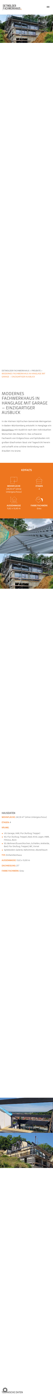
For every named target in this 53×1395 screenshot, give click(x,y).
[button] (5, 1390)
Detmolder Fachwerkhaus (15, 371)
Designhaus (8, 430)
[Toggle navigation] (48, 7)
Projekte (36, 371)
